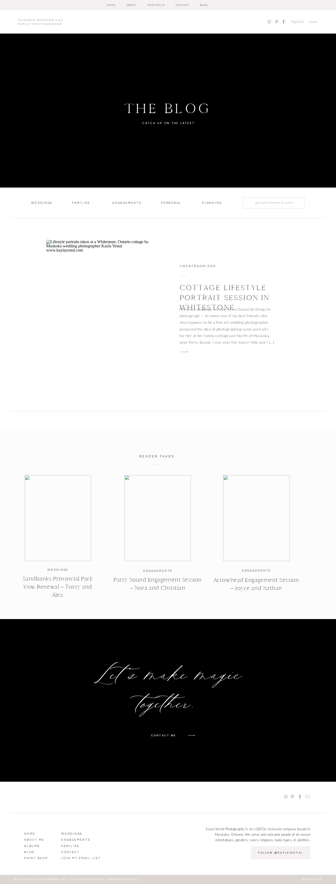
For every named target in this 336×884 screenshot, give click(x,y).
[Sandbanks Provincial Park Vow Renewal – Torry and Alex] (58, 518)
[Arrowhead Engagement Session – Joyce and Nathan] (256, 518)
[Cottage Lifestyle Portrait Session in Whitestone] (101, 312)
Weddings (57, 569)
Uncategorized (198, 266)
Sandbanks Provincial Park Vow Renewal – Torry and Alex (58, 586)
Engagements (157, 570)
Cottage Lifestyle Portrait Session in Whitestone (225, 297)
